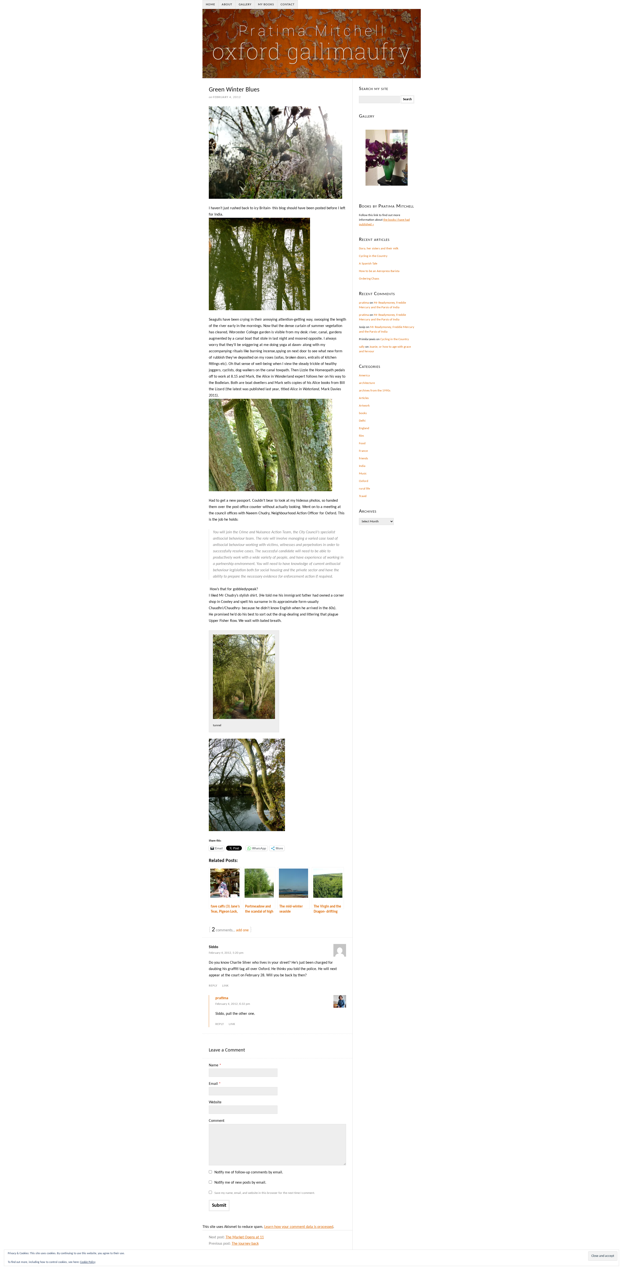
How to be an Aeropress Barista (379, 271)
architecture (367, 383)
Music (363, 473)
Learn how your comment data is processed (298, 1227)
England (364, 428)
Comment (216, 1121)
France (363, 451)
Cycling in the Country (373, 256)
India (362, 466)
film (361, 435)
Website (215, 1102)
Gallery (245, 4)
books (363, 413)
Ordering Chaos (369, 278)
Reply (213, 985)
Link (225, 985)
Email (215, 1084)
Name (215, 1065)
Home (210, 4)
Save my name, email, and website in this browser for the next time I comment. (264, 1193)
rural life (364, 488)
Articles (364, 398)
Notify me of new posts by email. (240, 1183)
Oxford (363, 481)
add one (242, 930)
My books (266, 4)
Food (362, 443)
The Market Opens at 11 (245, 1237)
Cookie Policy (87, 1262)
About (227, 4)
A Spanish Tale (368, 263)
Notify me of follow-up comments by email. (248, 1172)
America (364, 375)
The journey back (245, 1244)
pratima (221, 998)
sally (362, 346)
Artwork (364, 405)
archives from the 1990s (374, 390)
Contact (287, 4)
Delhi (362, 420)
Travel (362, 496)
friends (363, 458)
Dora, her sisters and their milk (378, 248)
